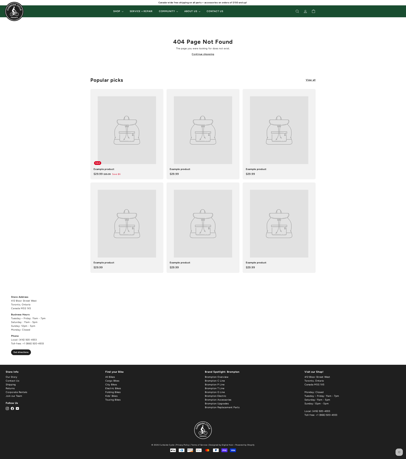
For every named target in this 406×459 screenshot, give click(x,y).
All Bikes (110, 377)
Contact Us (215, 11)
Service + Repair (141, 11)
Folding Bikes (113, 392)
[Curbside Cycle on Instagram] (7, 408)
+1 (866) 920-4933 (326, 415)
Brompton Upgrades (217, 403)
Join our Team (14, 396)
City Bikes (111, 384)
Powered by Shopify (245, 445)
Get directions (21, 352)
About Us (191, 11)
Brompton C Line (215, 380)
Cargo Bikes (112, 380)
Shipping (11, 384)
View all (311, 80)
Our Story (11, 377)
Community (167, 11)
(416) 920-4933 (321, 411)
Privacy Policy (183, 445)
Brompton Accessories (218, 399)
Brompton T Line (214, 388)
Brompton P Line (214, 384)
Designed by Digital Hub (221, 445)
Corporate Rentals (16, 392)
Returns (10, 388)
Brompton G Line (215, 392)
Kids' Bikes (111, 396)
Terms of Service (199, 445)
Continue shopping (203, 54)
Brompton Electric (215, 396)
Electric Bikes (113, 388)
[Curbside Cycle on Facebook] (12, 408)
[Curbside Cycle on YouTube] (17, 408)
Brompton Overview (217, 377)
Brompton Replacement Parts (222, 407)
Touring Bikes (113, 399)
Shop (117, 11)
